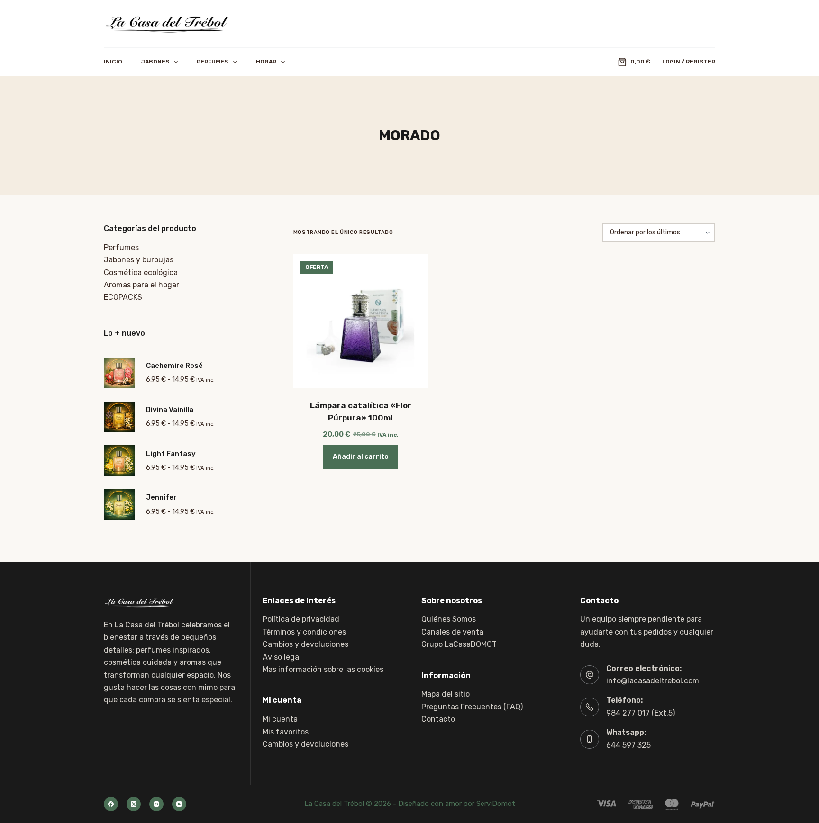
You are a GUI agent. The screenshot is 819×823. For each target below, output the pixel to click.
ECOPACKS (123, 297)
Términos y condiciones (304, 631)
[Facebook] (111, 804)
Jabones (155, 61)
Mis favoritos (286, 731)
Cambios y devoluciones (305, 644)
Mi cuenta (280, 719)
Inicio (113, 61)
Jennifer (161, 497)
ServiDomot (495, 803)
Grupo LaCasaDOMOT (459, 644)
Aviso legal (282, 657)
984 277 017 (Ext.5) (640, 712)
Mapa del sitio (445, 693)
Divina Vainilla (169, 409)
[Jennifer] (119, 504)
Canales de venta (452, 631)
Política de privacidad (301, 619)
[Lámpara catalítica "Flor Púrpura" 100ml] (360, 321)
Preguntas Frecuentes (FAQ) (472, 706)
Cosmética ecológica (141, 272)
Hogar (266, 61)
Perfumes (212, 61)
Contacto (438, 719)
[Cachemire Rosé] (119, 373)
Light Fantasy (171, 453)
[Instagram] (156, 804)
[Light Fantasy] (119, 460)
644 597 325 (628, 745)
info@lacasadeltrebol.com (652, 680)
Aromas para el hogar (141, 284)
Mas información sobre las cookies (323, 669)
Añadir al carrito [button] (361, 457)
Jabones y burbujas (138, 259)
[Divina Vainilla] (119, 417)
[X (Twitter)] (134, 804)
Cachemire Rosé (174, 365)
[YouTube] (179, 804)
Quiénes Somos (448, 619)
